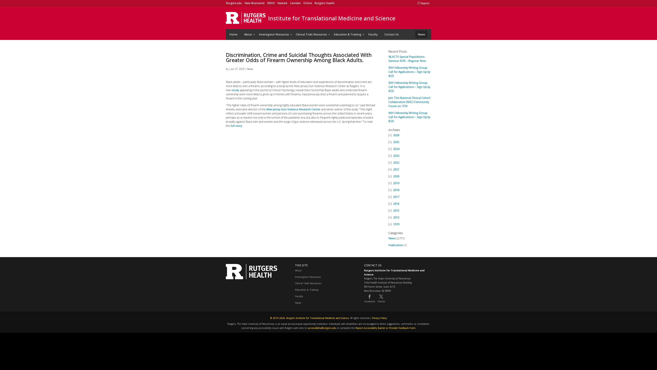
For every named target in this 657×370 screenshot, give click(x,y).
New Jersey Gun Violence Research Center (293, 109)
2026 (396, 135)
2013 (396, 217)
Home (233, 34)
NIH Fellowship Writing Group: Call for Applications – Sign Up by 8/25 (409, 72)
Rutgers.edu (234, 3)
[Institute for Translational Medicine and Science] (246, 18)
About (248, 34)
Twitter (381, 301)
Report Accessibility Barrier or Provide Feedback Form (385, 328)
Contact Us (391, 34)
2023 (396, 156)
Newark (282, 3)
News (421, 34)
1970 (396, 224)
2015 (396, 210)
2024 (396, 149)
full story (236, 126)
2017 (396, 197)
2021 (396, 169)
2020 (396, 176)
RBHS (271, 3)
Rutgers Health (324, 3)
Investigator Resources (274, 34)
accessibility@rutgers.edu (322, 328)
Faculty (373, 34)
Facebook (369, 301)
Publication (395, 245)
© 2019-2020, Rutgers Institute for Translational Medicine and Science (309, 318)
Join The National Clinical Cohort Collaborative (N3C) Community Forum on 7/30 (409, 102)
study (235, 90)
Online (307, 3)
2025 (396, 142)
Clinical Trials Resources (311, 34)
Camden (295, 3)
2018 (396, 190)
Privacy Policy (379, 318)
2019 (396, 183)
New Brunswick (254, 3)
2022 (396, 162)
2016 (396, 204)
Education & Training (347, 34)
